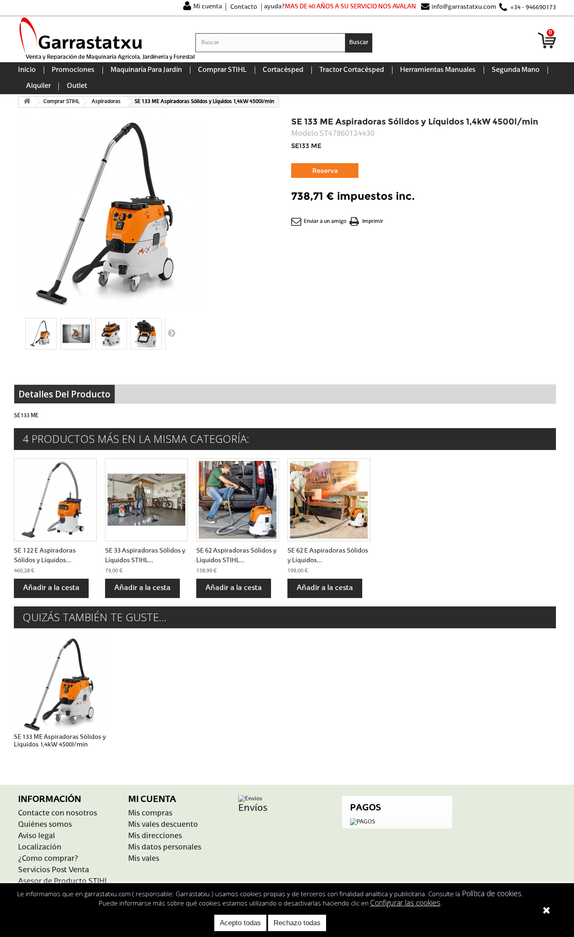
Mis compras (150, 813)
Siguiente (171, 332)
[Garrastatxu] (106, 38)
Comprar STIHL (222, 70)
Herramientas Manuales (438, 70)
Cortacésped (283, 70)
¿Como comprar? (48, 859)
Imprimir (372, 221)
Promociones (73, 70)
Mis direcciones (155, 836)
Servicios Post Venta (53, 870)
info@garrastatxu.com (464, 7)
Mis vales (143, 859)
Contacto (243, 7)
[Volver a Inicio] (27, 102)
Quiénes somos (45, 824)
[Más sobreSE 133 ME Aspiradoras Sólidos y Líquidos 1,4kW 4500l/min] (62, 685)
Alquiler (38, 86)
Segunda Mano (516, 70)
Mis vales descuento (163, 824)
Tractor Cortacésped (351, 70)
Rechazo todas (297, 922)
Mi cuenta (207, 7)
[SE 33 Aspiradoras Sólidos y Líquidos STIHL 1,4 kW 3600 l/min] (146, 499)
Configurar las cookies (405, 902)
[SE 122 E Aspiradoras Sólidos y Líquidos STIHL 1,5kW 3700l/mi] (55, 499)
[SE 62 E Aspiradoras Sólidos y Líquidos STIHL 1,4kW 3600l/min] (328, 499)
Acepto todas (240, 922)
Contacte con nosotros (57, 813)
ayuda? (274, 7)
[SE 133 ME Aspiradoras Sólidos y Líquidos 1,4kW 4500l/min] (41, 333)
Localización (39, 847)
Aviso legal (36, 836)
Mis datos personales (164, 847)
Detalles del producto (64, 394)
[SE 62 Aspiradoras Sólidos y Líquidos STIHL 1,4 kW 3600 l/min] (237, 499)
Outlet (77, 86)
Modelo (304, 134)
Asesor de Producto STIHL (63, 881)
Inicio (27, 70)
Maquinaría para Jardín (146, 70)
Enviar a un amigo (325, 221)
